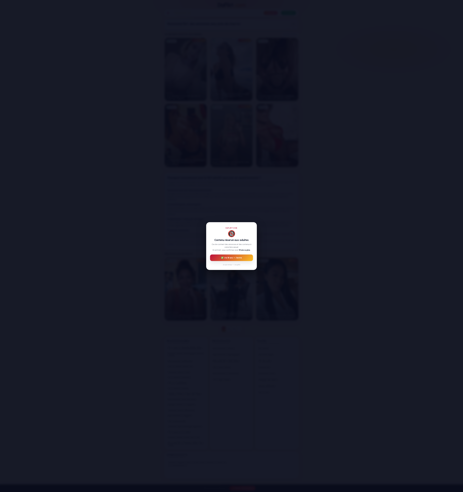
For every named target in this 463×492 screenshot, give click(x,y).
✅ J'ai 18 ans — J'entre (231, 257)
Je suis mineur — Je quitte (231, 264)
